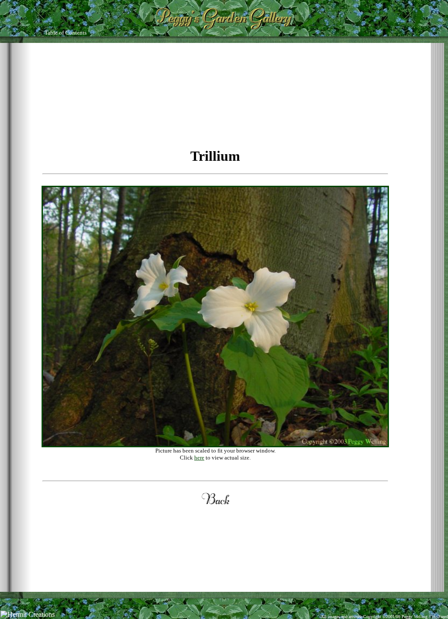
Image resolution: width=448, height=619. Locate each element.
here (199, 457)
